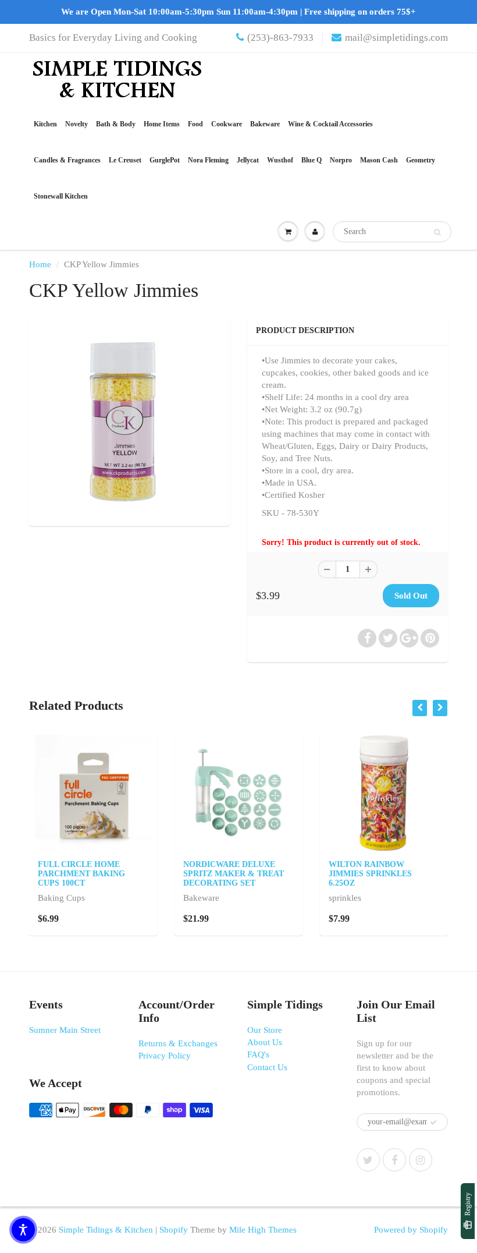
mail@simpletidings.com (396, 37)
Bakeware (265, 124)
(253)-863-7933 (280, 37)
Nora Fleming (208, 160)
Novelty (76, 124)
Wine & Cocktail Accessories (330, 124)
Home (40, 264)
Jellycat (248, 160)
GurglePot (164, 160)
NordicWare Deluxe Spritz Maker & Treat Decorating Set (233, 873)
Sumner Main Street (65, 1030)
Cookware (226, 124)
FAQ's (258, 1054)
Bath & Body (116, 124)
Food (195, 124)
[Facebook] (394, 1159)
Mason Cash (379, 160)
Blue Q (311, 160)
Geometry (420, 160)
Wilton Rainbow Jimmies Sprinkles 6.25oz (370, 873)
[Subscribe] (433, 1122)
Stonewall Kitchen (61, 196)
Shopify (173, 1229)
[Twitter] (368, 1159)
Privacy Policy (164, 1055)
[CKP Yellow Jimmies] (129, 419)
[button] (23, 1230)
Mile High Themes (263, 1229)
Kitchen (45, 124)
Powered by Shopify (411, 1229)
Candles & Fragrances (67, 160)
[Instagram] (420, 1159)
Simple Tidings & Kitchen (106, 1229)
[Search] (437, 232)
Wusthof (280, 160)
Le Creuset (125, 160)
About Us (264, 1042)
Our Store (264, 1030)
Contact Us (267, 1067)
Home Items (162, 124)
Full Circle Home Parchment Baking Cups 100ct (81, 873)
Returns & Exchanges (178, 1043)
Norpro (341, 160)
